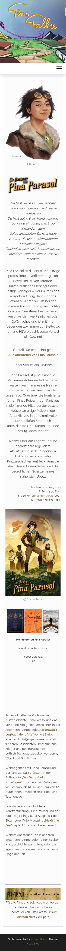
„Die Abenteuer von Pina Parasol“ (33, 355)
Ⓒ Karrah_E (33, 164)
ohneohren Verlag (43, 495)
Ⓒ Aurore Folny (33, 599)
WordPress (40, 939)
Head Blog (33, 943)
